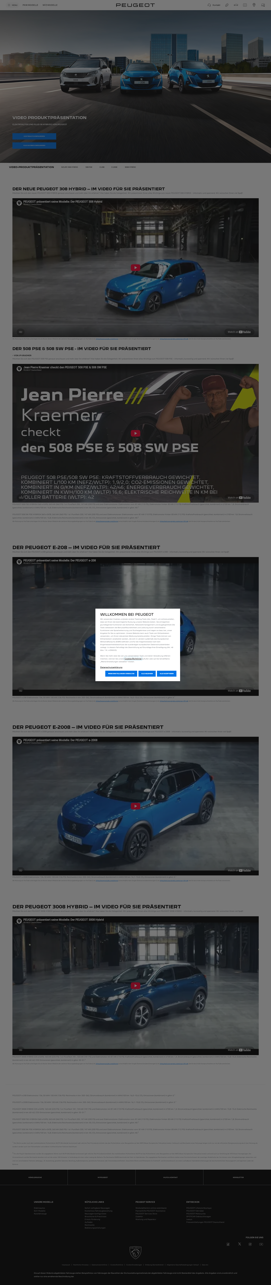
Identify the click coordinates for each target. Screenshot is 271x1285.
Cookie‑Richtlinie (133, 659)
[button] (121, 674)
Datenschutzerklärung (111, 667)
